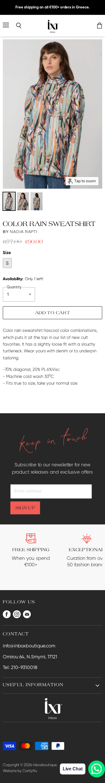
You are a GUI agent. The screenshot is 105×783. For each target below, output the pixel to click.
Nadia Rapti (23, 232)
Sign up (25, 507)
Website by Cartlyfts (20, 771)
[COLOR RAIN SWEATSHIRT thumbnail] (9, 201)
